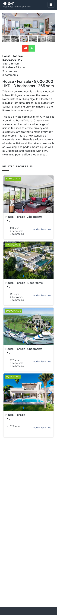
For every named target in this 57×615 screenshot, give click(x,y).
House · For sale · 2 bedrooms (23, 216)
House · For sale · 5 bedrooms (23, 348)
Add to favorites (42, 229)
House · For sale (15, 414)
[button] (50, 194)
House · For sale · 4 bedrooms (24, 282)
